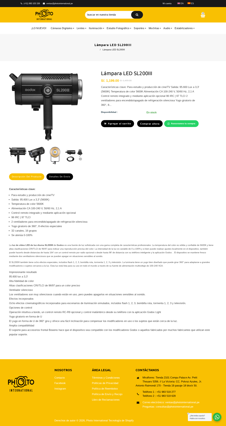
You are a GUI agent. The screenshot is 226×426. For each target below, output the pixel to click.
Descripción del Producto (27, 176)
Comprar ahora (150, 123)
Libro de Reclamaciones (106, 399)
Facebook (60, 383)
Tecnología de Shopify (121, 420)
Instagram (60, 388)
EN (181, 3)
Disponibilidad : (109, 112)
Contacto (59, 377)
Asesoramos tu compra (183, 123)
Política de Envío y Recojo (107, 394)
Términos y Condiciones (106, 377)
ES (192, 3)
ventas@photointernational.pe (59, 3)
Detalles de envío (59, 176)
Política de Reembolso (105, 388)
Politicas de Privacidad (105, 383)
